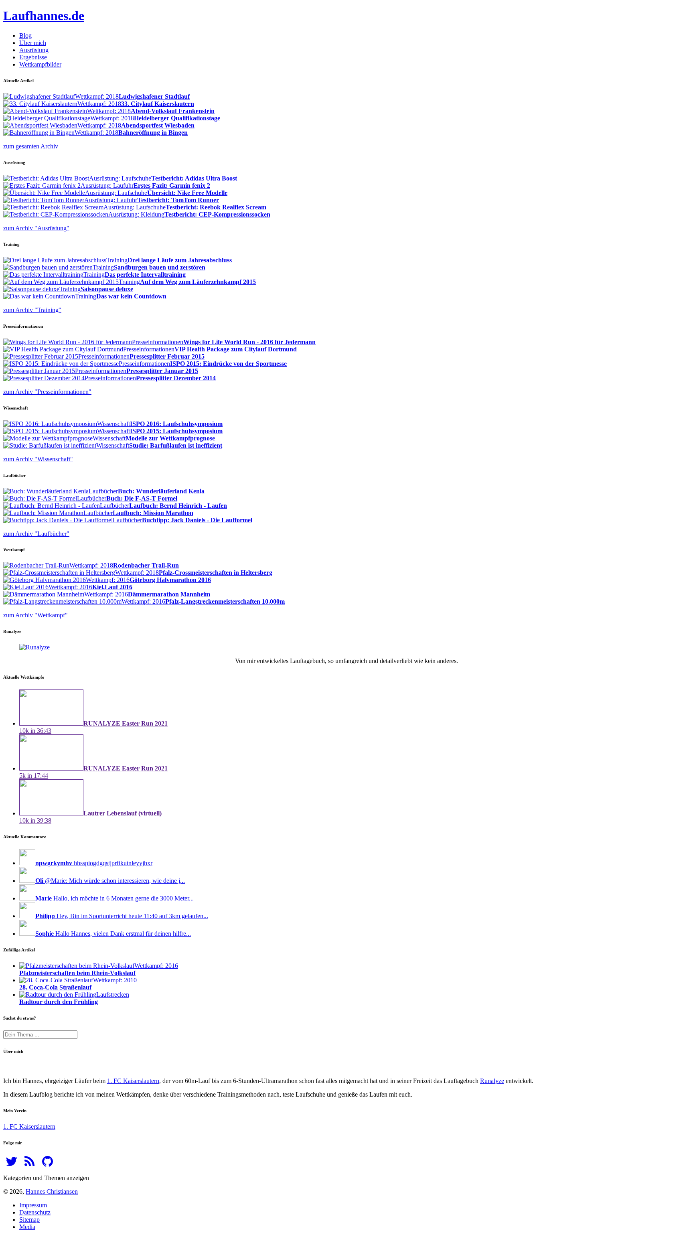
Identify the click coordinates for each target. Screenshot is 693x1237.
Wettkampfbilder (40, 64)
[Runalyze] (34, 647)
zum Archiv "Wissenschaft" (38, 459)
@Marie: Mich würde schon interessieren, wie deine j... (110, 880)
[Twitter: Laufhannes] (11, 1163)
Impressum (33, 1205)
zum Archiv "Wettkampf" (35, 615)
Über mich (32, 42)
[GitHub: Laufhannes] (47, 1163)
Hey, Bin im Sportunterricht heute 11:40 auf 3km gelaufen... (121, 916)
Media (27, 1226)
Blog (25, 35)
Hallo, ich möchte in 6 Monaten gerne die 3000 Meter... (114, 898)
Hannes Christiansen (52, 1191)
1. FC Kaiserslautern (133, 1080)
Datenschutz (35, 1212)
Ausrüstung (34, 50)
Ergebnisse (33, 57)
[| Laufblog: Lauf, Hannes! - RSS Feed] (29, 1163)
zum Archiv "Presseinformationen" (47, 391)
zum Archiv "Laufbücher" (36, 533)
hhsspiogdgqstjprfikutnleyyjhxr (93, 863)
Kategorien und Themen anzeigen (46, 1177)
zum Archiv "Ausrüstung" (36, 228)
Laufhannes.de (43, 15)
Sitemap (29, 1219)
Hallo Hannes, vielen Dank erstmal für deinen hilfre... (113, 933)
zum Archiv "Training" (32, 309)
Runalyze (492, 1080)
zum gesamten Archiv (30, 146)
